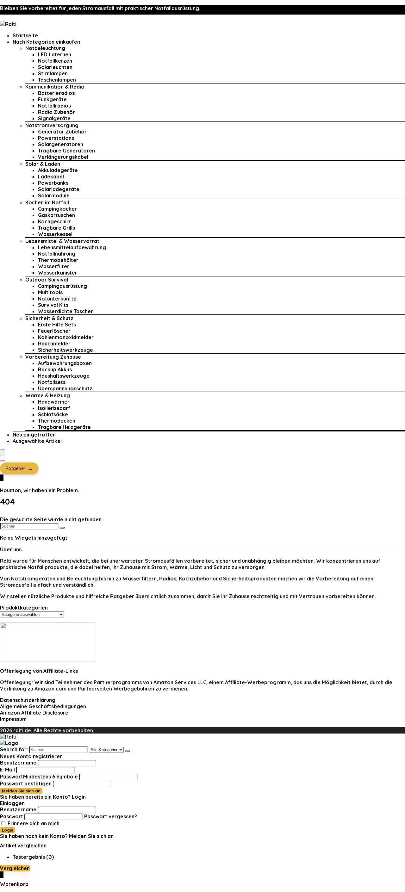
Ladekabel (51, 176)
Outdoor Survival (46, 279)
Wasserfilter (53, 266)
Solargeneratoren (60, 144)
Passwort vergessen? (110, 816)
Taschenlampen (57, 80)
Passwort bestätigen (26, 783)
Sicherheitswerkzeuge (65, 350)
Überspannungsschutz (65, 388)
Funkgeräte (52, 99)
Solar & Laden (42, 164)
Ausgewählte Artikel (37, 441)
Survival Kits (53, 305)
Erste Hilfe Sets (57, 324)
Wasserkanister (57, 272)
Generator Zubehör (62, 131)
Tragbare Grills (56, 228)
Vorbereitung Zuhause (53, 357)
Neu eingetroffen (34, 434)
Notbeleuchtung (45, 48)
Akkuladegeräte (58, 170)
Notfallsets (51, 382)
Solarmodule (54, 195)
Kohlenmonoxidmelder (66, 337)
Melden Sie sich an (21, 790)
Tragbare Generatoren (66, 150)
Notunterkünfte (57, 298)
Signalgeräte (54, 118)
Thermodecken (56, 421)
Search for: (14, 749)
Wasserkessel (55, 234)
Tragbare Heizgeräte (64, 427)
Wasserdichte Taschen (66, 311)
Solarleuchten (55, 67)
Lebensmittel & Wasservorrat (62, 241)
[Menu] (2, 452)
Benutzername (18, 762)
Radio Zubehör (56, 112)
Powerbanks (53, 183)
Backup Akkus (55, 369)
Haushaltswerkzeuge (64, 376)
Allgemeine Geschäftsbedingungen (43, 706)
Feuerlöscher (54, 331)
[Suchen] (62, 528)
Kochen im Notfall (47, 202)
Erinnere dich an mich (32, 823)
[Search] (2, 461)
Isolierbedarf (54, 408)
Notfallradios (54, 105)
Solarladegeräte (58, 189)
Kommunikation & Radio (54, 87)
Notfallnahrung (56, 254)
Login (7, 830)
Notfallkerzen (55, 61)
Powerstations (56, 138)
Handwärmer (54, 402)
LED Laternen (54, 54)
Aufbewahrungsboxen (65, 363)
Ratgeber (19, 468)
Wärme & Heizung (47, 395)
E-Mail (7, 769)
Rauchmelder (54, 343)
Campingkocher (57, 209)
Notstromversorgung (51, 125)
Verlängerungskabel (63, 157)
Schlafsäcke (53, 414)
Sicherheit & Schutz (49, 318)
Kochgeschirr (54, 221)
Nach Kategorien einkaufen (46, 42)
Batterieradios (56, 93)
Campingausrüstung (62, 286)
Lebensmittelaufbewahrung (72, 247)
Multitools (50, 292)
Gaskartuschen (56, 215)
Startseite (25, 35)
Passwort (39, 776)
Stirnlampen (53, 73)
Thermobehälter (58, 260)
